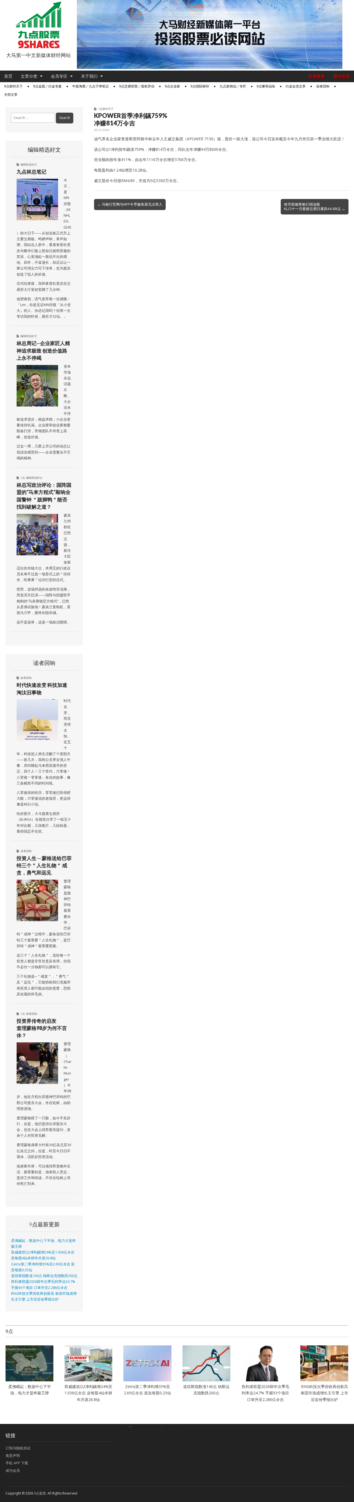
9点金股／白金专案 (47, 86)
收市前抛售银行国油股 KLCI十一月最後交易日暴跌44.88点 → (314, 206)
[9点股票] (38, 25)
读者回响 (322, 86)
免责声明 (13, 1455)
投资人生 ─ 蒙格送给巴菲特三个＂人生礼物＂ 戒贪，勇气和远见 (44, 865)
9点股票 (40, 1493)
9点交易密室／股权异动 (136, 86)
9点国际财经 (200, 86)
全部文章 (10, 95)
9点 (22, 477)
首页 (8, 76)
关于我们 (89, 76)
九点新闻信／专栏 (233, 86)
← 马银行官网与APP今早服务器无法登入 (129, 204)
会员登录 (316, 76)
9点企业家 (172, 86)
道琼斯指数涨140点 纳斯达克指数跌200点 (44, 1275)
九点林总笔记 (31, 172)
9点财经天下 (13, 86)
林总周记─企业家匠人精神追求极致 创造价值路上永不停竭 (43, 350)
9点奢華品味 (266, 86)
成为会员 (341, 76)
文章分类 (29, 76)
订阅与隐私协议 (18, 1448)
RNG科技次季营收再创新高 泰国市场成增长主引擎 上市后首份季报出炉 (324, 1393)
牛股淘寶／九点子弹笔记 (90, 86)
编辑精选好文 (28, 164)
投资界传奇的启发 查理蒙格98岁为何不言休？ (42, 1028)
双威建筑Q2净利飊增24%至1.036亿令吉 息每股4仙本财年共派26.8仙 (88, 1393)
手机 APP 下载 (17, 1462)
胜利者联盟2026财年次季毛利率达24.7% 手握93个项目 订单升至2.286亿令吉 (265, 1393)
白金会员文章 (296, 86)
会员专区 (59, 76)
